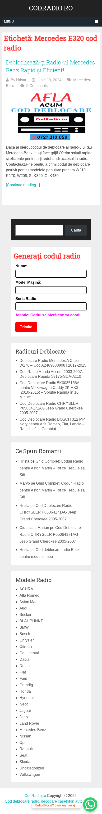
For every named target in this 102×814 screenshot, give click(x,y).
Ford (23, 679)
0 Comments (37, 86)
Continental (29, 653)
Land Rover (29, 723)
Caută (76, 230)
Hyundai (26, 698)
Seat (23, 755)
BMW (24, 627)
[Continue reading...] (23, 185)
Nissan (25, 736)
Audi (23, 608)
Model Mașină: (28, 282)
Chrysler (26, 640)
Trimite (26, 327)
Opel (23, 743)
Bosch (24, 634)
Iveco (23, 704)
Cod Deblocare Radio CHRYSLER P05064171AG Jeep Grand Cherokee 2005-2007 (51, 408)
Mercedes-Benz (32, 730)
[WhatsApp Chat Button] (90, 804)
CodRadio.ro (51, 8)
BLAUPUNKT (31, 621)
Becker (25, 615)
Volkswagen (29, 775)
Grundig (26, 685)
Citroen (25, 647)
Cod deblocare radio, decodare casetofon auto (44, 801)
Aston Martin (30, 602)
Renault (26, 749)
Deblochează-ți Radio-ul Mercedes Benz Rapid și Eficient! (50, 66)
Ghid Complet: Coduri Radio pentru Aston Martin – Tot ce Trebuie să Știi (52, 468)
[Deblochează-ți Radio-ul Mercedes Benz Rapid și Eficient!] (51, 116)
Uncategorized (31, 768)
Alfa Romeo (29, 595)
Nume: (21, 266)
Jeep (23, 717)
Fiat (22, 672)
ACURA (26, 589)
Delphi (25, 666)
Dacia (24, 659)
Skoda (24, 762)
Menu (9, 21)
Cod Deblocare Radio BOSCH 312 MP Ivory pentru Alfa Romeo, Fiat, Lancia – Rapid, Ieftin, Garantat (52, 424)
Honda (25, 691)
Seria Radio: (26, 299)
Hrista (21, 80)
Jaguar (25, 711)
